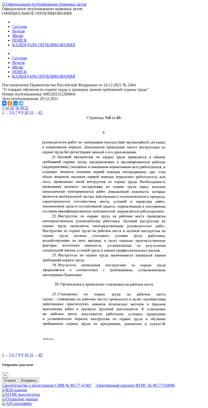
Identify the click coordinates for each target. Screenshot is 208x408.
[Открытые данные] (20, 399)
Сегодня (19, 26)
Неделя (18, 31)
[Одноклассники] (10, 103)
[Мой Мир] (15, 103)
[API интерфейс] (17, 403)
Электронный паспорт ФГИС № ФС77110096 (135, 385)
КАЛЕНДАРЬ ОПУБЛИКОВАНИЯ (43, 45)
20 (12, 108)
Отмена (10, 380)
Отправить (29, 380)
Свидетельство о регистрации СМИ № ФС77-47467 (47, 385)
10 (7, 108)
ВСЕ (24, 108)
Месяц (17, 36)
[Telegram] (21, 103)
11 (31, 112)
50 (17, 108)
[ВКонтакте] (4, 103)
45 (40, 112)
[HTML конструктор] (21, 394)
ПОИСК (19, 40)
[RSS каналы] (14, 390)
